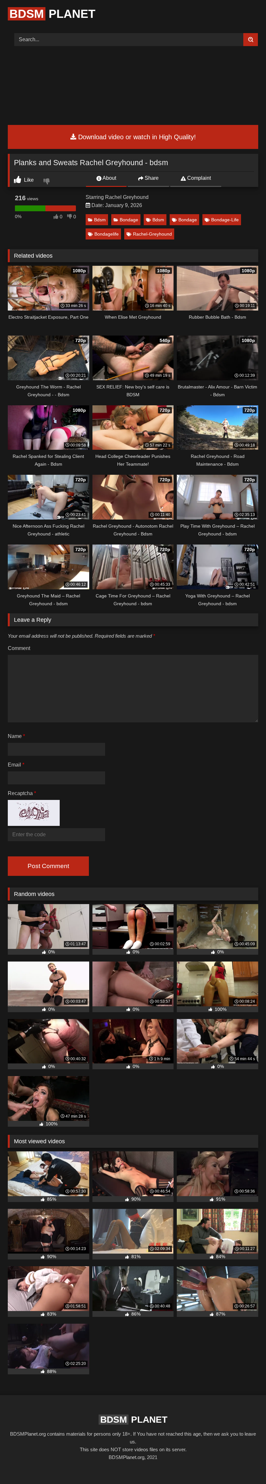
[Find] (250, 39)
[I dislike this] (47, 182)
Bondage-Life (225, 219)
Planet (52, 13)
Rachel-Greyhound (152, 234)
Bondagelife (106, 234)
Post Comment (48, 866)
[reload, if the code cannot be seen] (34, 824)
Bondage (129, 219)
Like (28, 180)
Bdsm (100, 219)
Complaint (198, 178)
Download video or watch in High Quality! (136, 137)
